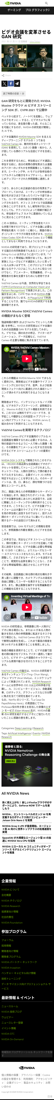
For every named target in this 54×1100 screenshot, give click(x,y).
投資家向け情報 (10, 911)
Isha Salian (35, 41)
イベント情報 (9, 1028)
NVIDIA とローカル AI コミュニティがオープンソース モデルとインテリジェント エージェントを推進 (26, 849)
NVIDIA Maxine (27, 136)
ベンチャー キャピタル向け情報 (19, 973)
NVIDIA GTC (8, 1033)
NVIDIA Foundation (12, 922)
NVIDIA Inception (11, 967)
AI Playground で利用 (39, 297)
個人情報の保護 (10, 1074)
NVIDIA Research (41, 681)
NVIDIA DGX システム (13, 460)
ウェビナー (8, 1017)
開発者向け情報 (10, 951)
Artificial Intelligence (19, 733)
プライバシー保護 (30, 1074)
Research (38, 728)
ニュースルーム (10, 1006)
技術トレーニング (11, 978)
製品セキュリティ (33, 1082)
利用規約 (28, 1078)
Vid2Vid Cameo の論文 (14, 670)
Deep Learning (23, 728)
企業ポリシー (14, 1082)
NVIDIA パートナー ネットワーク (19, 962)
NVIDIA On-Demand (13, 1039)
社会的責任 (8, 917)
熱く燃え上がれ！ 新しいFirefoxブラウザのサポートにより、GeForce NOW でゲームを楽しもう (27, 805)
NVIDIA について (11, 889)
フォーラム (8, 940)
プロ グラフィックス (38, 10)
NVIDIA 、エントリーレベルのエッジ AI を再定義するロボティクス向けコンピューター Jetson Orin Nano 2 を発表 (26, 817)
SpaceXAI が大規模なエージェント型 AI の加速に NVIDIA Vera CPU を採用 (26, 839)
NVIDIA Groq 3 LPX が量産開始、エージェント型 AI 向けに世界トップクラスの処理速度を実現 (26, 829)
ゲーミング (14, 10)
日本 (49, 1096)
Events (36, 733)
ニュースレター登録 (12, 1022)
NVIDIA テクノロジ (12, 900)
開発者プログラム (11, 956)
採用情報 (6, 945)
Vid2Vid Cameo (10, 143)
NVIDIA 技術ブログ (12, 1011)
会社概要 (6, 895)
